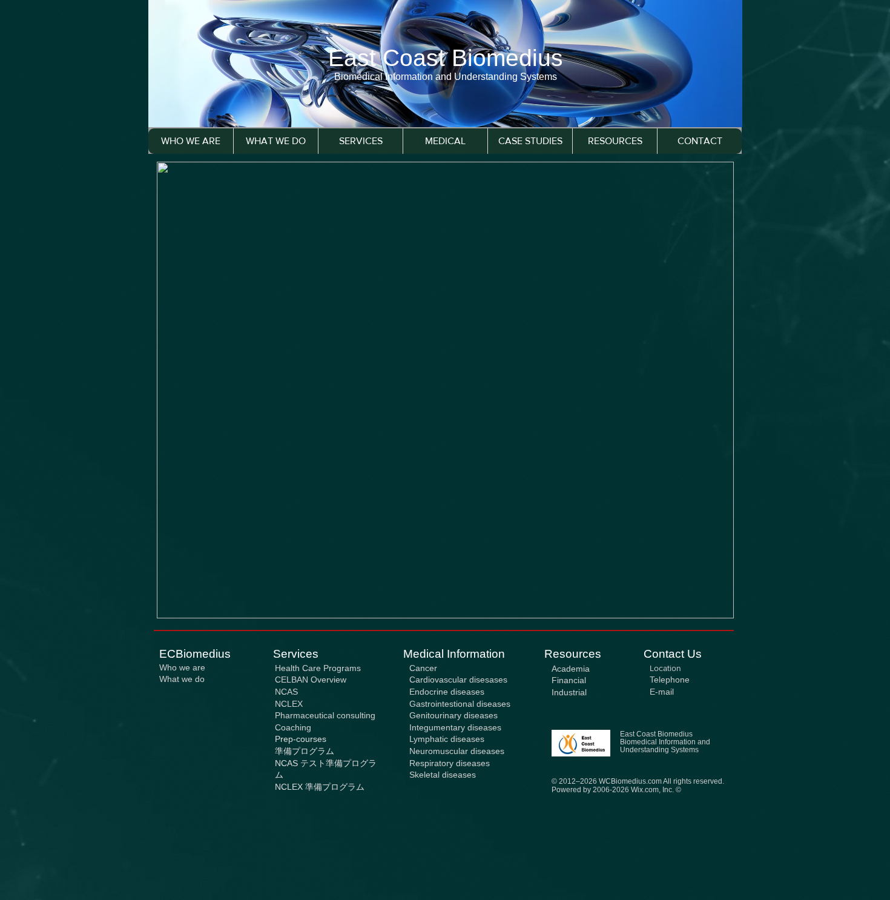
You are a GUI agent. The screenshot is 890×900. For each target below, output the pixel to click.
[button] (360, 141)
